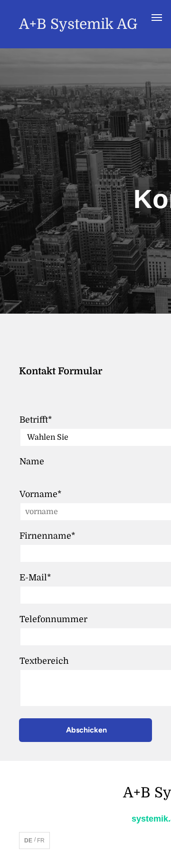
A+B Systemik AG (78, 24)
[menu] (156, 17)
